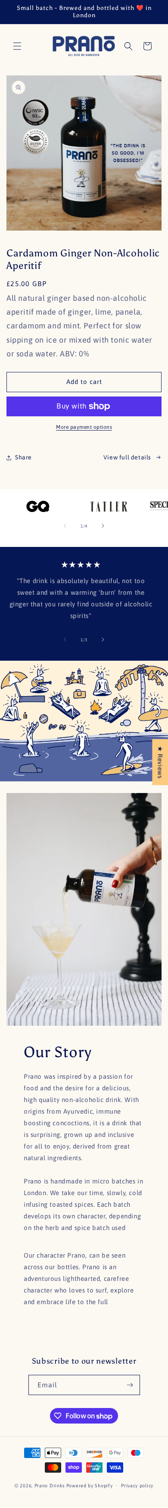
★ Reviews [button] (160, 762)
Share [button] (23, 457)
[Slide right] (102, 525)
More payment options (84, 427)
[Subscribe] (130, 1385)
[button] (17, 46)
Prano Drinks (49, 1485)
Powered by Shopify (89, 1485)
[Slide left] (65, 525)
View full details (127, 457)
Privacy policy (137, 1485)
